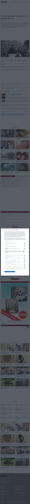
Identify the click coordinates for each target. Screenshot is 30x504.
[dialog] (15, 252)
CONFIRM (9, 271)
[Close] (27, 230)
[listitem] (15, 242)
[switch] (24, 243)
